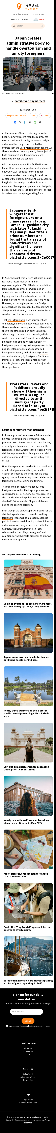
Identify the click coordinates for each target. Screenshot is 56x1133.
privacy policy (45, 589)
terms (33, 589)
